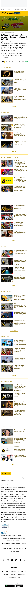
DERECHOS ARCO (22, 548)
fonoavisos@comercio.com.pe (17, 516)
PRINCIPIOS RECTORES (21, 543)
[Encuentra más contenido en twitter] (9, 62)
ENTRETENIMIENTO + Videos (9, 157)
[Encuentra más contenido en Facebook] (6, 62)
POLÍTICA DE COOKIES (14, 551)
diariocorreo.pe (21, 574)
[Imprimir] (23, 62)
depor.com (6, 574)
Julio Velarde (17, 9)
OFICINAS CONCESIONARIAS (9, 543)
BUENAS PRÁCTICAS (8, 546)
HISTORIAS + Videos (7, 426)
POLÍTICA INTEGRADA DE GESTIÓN (10, 548)
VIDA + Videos (5, 336)
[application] (14, 23)
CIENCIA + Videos (6, 246)
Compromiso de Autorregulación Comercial (14, 538)
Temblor (2, 9)
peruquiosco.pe (12, 577)
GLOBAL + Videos (6, 67)
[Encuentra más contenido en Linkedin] (13, 62)
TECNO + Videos (6, 291)
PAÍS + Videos (5, 112)
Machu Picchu (24, 9)
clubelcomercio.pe (15, 571)
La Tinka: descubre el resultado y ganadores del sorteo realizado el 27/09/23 (14, 37)
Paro (12, 9)
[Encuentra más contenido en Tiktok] (19, 62)
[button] (3, 28)
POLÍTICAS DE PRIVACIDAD (19, 546)
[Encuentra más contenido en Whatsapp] (16, 62)
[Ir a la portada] (6, 473)
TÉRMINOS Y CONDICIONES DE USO (14, 540)
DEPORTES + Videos (7, 202)
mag (19, 577)
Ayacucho (8, 9)
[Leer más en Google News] (2, 62)
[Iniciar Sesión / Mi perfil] (27, 9)
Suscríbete (17, 13)
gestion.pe (23, 571)
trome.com (13, 574)
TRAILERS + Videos (6, 381)
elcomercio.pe (5, 571)
